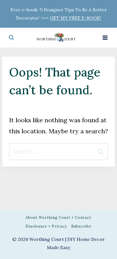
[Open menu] (105, 37)
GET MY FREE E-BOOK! (75, 18)
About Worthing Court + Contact (58, 217)
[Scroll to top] (101, 134)
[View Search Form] (11, 37)
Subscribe (81, 226)
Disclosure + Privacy (46, 226)
